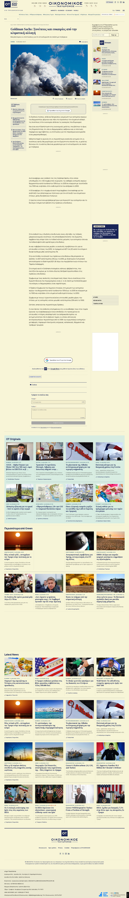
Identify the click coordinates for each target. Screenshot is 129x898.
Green (14, 24)
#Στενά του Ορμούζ (73, 14)
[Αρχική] (11, 4)
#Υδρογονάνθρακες (36, 14)
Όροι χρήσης (52, 848)
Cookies (66, 848)
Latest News (11, 654)
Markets (54, 10)
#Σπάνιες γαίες (24, 14)
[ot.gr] (65, 6)
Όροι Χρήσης (44, 427)
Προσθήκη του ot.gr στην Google (59, 110)
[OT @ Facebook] (115, 2)
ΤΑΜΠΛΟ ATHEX (98, 303)
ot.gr (12, 24)
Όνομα (33, 399)
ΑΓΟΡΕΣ (95, 297)
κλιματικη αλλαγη (35, 377)
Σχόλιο (33, 406)
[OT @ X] (118, 2)
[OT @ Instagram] (121, 2)
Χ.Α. (5, 19)
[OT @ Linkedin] (124, 2)
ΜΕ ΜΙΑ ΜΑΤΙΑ (97, 300)
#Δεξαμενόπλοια (60, 14)
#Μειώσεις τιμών (48, 14)
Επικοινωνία (43, 848)
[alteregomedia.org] (103, 896)
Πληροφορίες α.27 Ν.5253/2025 (80, 848)
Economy (69, 10)
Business (61, 10)
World (76, 10)
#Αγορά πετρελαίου (94, 14)
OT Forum (109, 2)
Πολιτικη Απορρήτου (56, 427)
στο (53, 369)
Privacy (60, 848)
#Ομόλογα (83, 14)
